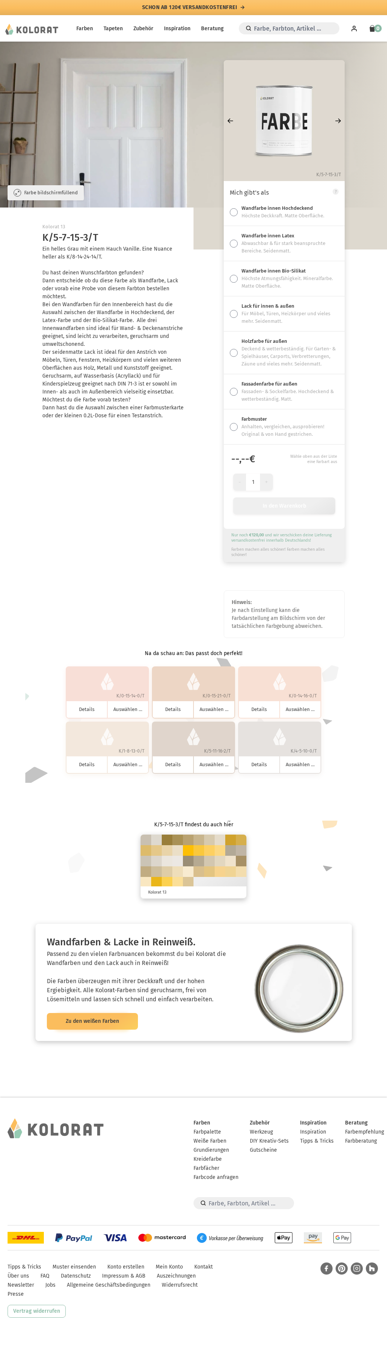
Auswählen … (127, 709)
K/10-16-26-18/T (241, 850)
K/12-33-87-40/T (167, 840)
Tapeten (113, 28)
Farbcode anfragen (216, 1177)
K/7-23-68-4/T (146, 850)
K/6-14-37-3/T (167, 871)
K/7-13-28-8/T (209, 861)
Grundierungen (211, 1150)
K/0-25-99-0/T (188, 850)
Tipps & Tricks (317, 1141)
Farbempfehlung (364, 1132)
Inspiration (177, 28)
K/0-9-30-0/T (177, 871)
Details (86, 709)
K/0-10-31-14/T (188, 882)
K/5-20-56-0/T (209, 871)
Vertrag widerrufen (36, 1311)
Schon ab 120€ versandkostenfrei (189, 8)
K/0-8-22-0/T (177, 850)
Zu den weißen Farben (92, 1021)
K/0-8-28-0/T (146, 882)
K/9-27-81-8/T (241, 840)
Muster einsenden (74, 1267)
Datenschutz (76, 1276)
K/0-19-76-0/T (209, 850)
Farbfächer (206, 1168)
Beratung (212, 28)
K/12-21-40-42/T (188, 861)
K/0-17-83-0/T (167, 882)
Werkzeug (261, 1132)
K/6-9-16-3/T (156, 861)
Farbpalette (207, 1132)
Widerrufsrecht (180, 1285)
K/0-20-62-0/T (220, 850)
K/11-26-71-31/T (177, 840)
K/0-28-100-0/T (156, 882)
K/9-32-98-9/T (230, 840)
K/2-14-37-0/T (167, 850)
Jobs (50, 1285)
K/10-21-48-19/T (146, 871)
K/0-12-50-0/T (177, 882)
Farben (84, 28)
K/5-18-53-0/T (156, 850)
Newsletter (21, 1285)
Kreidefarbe (208, 1159)
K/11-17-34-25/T (199, 861)
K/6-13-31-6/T (209, 840)
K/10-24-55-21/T (188, 840)
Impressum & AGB (124, 1276)
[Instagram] (357, 1268)
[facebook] (326, 1268)
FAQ (45, 1276)
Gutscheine (263, 1150)
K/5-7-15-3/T (156, 840)
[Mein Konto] (354, 28)
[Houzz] (372, 1268)
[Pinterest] (342, 1268)
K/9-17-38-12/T (156, 871)
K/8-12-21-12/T (146, 861)
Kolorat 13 (53, 226)
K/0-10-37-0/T (241, 871)
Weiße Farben (210, 1141)
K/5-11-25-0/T (220, 861)
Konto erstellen (125, 1267)
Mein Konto (169, 1267)
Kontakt (203, 1267)
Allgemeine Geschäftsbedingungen (108, 1285)
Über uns (18, 1276)
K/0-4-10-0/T (167, 861)
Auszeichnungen (176, 1276)
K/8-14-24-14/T (146, 840)
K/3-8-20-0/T (220, 840)
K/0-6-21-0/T (188, 871)
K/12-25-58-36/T (241, 861)
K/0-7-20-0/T (230, 861)
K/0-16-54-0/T (220, 871)
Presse (16, 1294)
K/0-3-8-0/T (177, 861)
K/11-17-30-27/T (230, 850)
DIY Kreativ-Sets (269, 1141)
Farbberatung (361, 1141)
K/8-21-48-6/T (199, 871)
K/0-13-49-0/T (230, 871)
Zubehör (143, 28)
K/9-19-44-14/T (199, 840)
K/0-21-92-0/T (199, 850)
